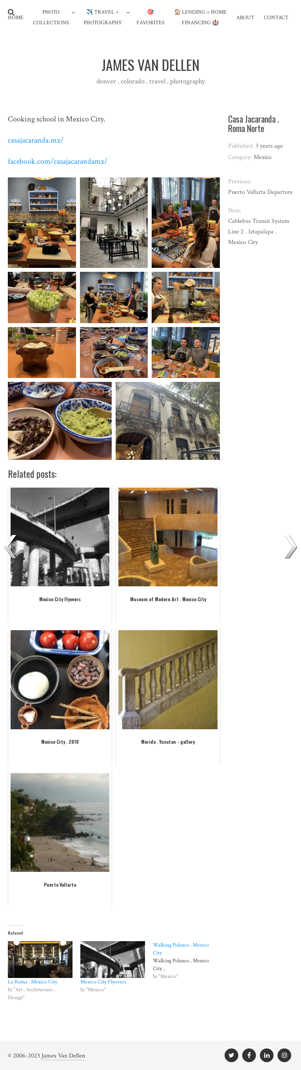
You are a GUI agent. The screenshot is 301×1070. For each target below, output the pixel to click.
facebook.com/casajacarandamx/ (57, 161)
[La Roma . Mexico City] (40, 959)
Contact (276, 17)
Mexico (263, 157)
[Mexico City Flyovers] (112, 959)
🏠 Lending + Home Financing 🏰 (200, 17)
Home (16, 17)
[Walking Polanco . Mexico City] (189, 960)
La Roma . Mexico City (32, 981)
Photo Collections (51, 17)
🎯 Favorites (150, 17)
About (245, 17)
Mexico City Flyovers (103, 981)
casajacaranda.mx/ (35, 140)
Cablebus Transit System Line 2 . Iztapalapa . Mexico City (259, 231)
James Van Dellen (63, 1056)
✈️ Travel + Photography (102, 17)
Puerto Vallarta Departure (260, 192)
